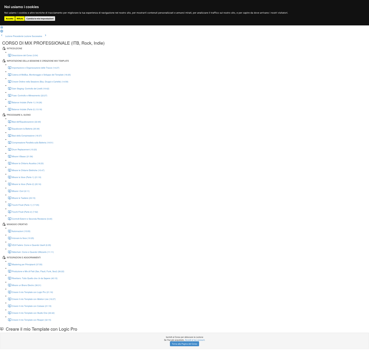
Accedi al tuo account (195, 339)
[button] (1, 28)
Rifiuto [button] (20, 18)
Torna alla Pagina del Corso (184, 343)
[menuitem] (1, 32)
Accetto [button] (9, 18)
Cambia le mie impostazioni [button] (40, 18)
